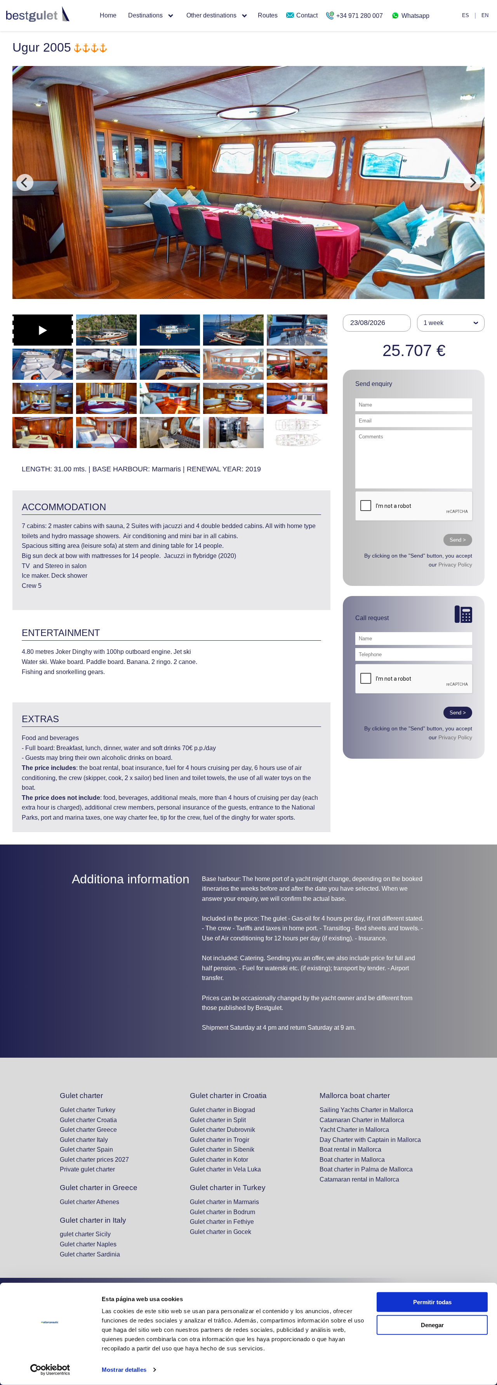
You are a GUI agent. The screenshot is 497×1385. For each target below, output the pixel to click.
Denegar (432, 1324)
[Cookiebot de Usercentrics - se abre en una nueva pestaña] (50, 1370)
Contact (306, 15)
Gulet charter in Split (218, 1120)
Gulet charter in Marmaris (224, 1202)
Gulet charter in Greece (98, 1187)
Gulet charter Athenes (89, 1202)
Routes (268, 15)
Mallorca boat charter (355, 1095)
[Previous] (24, 182)
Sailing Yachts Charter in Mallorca (366, 1110)
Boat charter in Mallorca (352, 1159)
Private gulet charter (87, 1169)
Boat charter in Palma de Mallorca (366, 1169)
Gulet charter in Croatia (228, 1095)
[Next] (472, 182)
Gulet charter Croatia (88, 1120)
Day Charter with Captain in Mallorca (370, 1139)
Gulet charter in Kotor (219, 1159)
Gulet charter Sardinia (90, 1254)
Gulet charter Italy (84, 1139)
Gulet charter (81, 1095)
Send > (458, 540)
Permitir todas (432, 1302)
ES (465, 15)
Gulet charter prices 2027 (94, 1159)
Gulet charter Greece (88, 1129)
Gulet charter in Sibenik (222, 1149)
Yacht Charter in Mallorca (354, 1129)
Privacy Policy (455, 564)
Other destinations (211, 15)
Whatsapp (414, 15)
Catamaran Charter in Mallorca (362, 1120)
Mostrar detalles (124, 1369)
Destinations (145, 15)
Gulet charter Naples (88, 1244)
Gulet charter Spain (86, 1149)
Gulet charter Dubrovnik (222, 1129)
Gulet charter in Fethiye (222, 1221)
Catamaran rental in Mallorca (359, 1179)
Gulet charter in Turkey (228, 1187)
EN (484, 15)
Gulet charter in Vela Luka (225, 1169)
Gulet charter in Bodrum (222, 1212)
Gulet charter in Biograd (222, 1110)
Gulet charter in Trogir (219, 1139)
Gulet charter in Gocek (220, 1232)
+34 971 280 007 (359, 15)
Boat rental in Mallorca (350, 1149)
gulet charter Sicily (85, 1234)
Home (108, 15)
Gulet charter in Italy (93, 1220)
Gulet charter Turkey (87, 1110)
